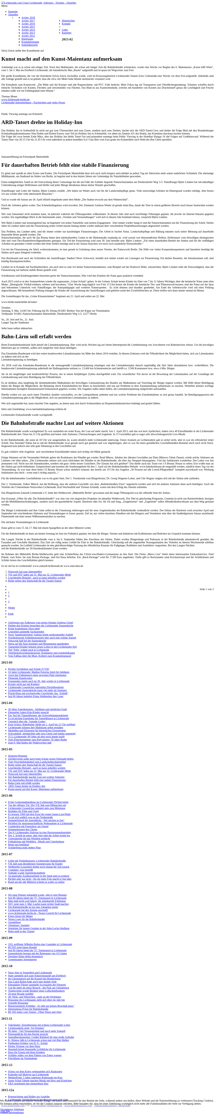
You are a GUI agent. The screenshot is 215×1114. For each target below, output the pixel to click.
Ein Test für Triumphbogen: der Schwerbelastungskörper (38, 715)
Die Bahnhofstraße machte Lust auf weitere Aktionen (36, 777)
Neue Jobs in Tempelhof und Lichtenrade (30, 972)
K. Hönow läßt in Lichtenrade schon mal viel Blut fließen (38, 1040)
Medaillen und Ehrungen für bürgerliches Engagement (37, 730)
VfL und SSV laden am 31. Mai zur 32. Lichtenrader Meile (39, 574)
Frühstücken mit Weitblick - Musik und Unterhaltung (36, 841)
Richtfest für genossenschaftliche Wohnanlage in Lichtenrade (40, 823)
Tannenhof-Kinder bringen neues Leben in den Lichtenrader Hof (42, 646)
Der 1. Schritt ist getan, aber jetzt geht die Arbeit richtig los (39, 835)
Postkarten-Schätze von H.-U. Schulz (28, 1043)
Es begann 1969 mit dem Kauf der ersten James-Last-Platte (39, 814)
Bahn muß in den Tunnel (21, 931)
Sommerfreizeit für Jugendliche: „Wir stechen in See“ (36, 820)
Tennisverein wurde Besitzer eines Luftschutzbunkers (36, 990)
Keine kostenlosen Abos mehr (24, 628)
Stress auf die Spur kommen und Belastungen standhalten (38, 643)
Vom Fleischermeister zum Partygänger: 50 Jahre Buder (37, 739)
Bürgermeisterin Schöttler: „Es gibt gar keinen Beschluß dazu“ (41, 1006)
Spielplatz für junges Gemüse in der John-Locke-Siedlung (38, 928)
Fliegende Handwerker (20, 678)
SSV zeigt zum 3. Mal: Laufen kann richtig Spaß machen (38, 904)
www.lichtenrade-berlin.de (15, 99)
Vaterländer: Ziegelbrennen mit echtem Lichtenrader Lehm (39, 1025)
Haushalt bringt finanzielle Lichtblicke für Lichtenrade (37, 1049)
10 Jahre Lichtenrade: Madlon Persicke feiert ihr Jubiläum (38, 672)
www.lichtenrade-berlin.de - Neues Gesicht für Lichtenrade (39, 913)
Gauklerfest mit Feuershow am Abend (28, 826)
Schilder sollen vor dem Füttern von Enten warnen (34, 1055)
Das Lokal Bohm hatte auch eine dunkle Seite (32, 981)
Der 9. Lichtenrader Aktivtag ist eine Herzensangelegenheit (39, 832)
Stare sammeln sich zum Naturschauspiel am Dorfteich (37, 975)
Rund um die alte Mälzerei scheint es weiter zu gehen (36, 882)
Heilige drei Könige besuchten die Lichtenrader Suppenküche (40, 625)
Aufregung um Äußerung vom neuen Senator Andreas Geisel (40, 622)
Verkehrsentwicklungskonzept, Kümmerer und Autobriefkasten (41, 652)
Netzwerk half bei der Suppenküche (27, 640)
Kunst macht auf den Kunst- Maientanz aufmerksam (35, 789)
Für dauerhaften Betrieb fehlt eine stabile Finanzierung (37, 780)
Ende (11, 613)
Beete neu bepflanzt (18, 844)
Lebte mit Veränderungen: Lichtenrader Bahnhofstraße (37, 860)
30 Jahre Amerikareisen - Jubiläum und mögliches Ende (37, 709)
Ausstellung (14, 922)
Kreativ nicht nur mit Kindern (23, 684)
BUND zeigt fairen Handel (22, 947)
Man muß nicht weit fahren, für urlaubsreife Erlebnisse (37, 901)
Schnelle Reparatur (18, 1002)
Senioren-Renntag (17, 755)
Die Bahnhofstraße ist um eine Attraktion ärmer (33, 907)
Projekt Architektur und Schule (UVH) (28, 669)
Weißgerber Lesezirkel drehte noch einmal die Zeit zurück (38, 866)
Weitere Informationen (12, 1112)
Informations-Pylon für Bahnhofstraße (28, 1009)
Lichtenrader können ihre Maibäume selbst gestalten (35, 727)
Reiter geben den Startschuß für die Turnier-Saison (35, 580)
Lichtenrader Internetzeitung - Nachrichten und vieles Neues (33, 102)
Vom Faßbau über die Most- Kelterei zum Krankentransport (39, 655)
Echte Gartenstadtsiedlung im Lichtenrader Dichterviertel (38, 802)
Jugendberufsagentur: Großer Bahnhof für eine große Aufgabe (41, 1037)
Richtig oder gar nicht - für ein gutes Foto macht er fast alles (39, 878)
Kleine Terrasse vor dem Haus (24, 1046)
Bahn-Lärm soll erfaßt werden (24, 783)
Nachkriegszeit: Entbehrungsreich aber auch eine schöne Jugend (42, 637)
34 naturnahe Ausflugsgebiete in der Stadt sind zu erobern (38, 875)
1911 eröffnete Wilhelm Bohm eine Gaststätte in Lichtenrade (40, 944)
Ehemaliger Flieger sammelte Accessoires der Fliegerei (37, 984)
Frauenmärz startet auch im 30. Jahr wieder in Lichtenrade (39, 681)
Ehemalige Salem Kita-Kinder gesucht (28, 712)
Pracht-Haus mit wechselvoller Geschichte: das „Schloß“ (38, 693)
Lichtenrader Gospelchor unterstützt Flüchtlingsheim (36, 687)
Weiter (11, 607)
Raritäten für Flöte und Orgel (23, 811)
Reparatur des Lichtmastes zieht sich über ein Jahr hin (36, 999)
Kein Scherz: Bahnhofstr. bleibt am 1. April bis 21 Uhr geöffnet (41, 724)
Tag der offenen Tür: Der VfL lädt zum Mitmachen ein (37, 805)
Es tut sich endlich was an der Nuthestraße (30, 817)
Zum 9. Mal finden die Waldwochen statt (29, 742)
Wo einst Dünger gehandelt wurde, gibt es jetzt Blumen (37, 894)
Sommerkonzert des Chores (22, 829)
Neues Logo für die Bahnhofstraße (26, 919)
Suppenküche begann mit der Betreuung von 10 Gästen (37, 953)
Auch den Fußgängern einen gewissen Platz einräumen (37, 675)
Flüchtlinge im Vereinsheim (22, 1058)
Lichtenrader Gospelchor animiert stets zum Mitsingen (36, 808)
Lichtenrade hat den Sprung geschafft (28, 910)
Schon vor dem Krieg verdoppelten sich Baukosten (35, 1071)
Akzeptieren (6, 1109)
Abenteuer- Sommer (19, 925)
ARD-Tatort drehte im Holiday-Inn (26, 786)
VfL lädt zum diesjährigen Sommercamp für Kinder (35, 863)
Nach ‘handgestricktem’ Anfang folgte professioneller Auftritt (40, 634)
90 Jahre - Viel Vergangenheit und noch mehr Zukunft (36, 1031)
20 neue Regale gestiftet (20, 993)
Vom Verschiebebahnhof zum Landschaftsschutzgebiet (37, 761)
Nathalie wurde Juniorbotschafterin (26, 872)
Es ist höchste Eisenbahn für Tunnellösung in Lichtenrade (38, 718)
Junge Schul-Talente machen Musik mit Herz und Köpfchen (40, 1080)
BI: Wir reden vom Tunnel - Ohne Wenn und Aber (34, 1012)
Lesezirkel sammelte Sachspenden (26, 631)
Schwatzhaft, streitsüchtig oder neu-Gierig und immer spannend (41, 733)
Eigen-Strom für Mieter (20, 916)
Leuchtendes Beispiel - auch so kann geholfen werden (36, 577)
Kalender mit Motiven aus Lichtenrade (28, 1074)
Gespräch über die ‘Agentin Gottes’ (27, 721)
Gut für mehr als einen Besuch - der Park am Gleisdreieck (38, 987)
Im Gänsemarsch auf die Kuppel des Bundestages (34, 978)
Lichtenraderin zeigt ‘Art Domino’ (26, 1028)
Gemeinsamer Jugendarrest (22, 959)
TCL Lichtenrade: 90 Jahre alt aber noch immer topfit (36, 736)
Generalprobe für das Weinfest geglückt (29, 838)
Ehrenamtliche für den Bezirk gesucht (28, 1034)
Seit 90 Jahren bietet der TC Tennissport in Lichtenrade (37, 898)
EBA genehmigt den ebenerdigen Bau (28, 1083)
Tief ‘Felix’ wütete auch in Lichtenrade (28, 649)
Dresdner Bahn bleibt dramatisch (25, 956)
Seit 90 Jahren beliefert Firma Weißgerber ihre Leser (35, 696)
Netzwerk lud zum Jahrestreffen (25, 571)
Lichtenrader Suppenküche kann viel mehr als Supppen (37, 690)
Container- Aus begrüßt (20, 869)
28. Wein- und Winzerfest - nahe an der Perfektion (34, 996)
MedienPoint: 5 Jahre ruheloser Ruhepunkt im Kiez (35, 1077)
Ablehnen (18, 1109)
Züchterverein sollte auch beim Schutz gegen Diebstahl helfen (41, 758)
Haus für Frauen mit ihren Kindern (26, 1052)
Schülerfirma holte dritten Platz (24, 847)
